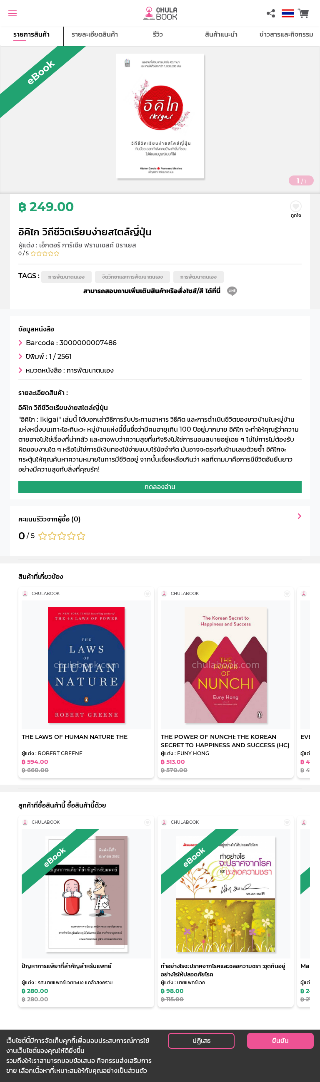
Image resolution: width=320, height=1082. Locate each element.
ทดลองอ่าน (160, 487)
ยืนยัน (280, 1041)
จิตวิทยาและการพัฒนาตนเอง (132, 277)
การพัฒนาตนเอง (66, 277)
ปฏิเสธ (201, 1041)
